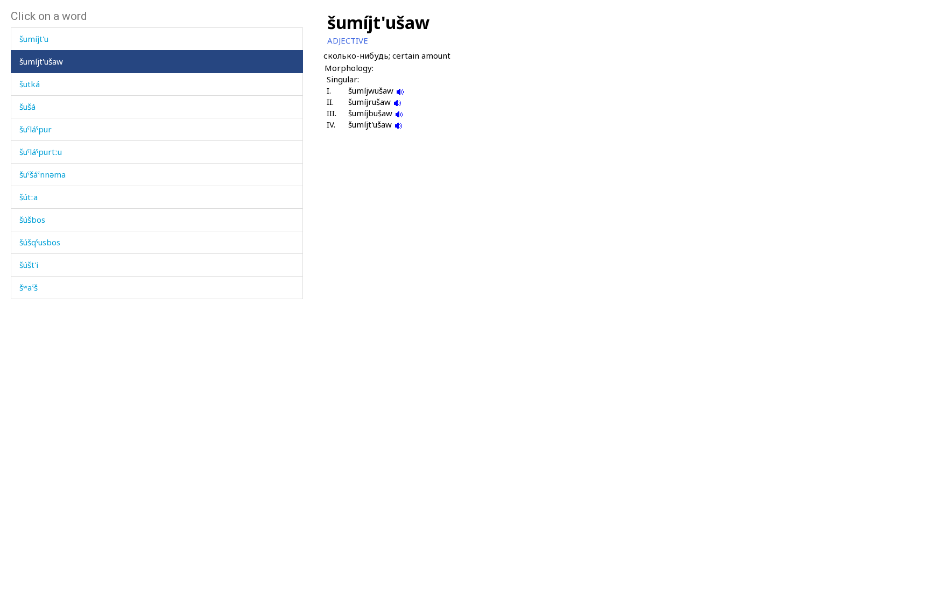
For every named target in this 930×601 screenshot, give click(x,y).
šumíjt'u (33, 38)
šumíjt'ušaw (41, 61)
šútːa (28, 197)
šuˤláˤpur (35, 129)
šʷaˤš (28, 287)
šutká (29, 84)
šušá (27, 106)
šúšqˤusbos (39, 242)
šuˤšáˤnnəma (42, 174)
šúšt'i (28, 264)
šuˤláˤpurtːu (40, 151)
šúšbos (32, 219)
